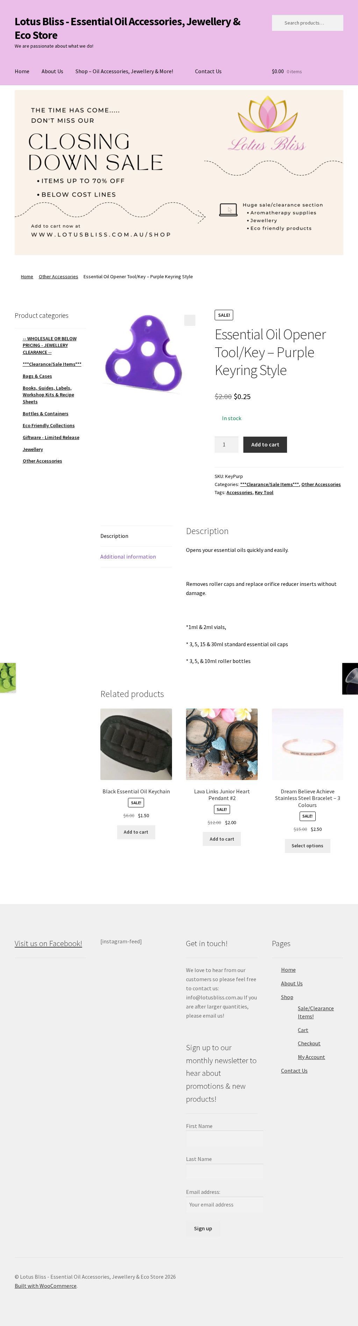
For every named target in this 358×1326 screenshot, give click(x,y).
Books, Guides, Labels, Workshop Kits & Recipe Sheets (48, 395)
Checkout (309, 1043)
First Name (199, 1125)
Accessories (239, 492)
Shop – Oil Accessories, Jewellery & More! (124, 71)
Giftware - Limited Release (51, 437)
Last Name (199, 1158)
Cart (303, 1029)
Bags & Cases (37, 376)
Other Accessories (58, 276)
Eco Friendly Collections (49, 425)
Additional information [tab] (128, 556)
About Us (52, 71)
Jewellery (33, 449)
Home (22, 71)
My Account (311, 1056)
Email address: (203, 1191)
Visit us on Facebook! (48, 943)
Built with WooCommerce (46, 1285)
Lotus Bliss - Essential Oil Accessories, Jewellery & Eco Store (127, 28)
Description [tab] (114, 535)
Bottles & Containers (46, 413)
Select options (307, 845)
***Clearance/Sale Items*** (269, 484)
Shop (287, 996)
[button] (189, 320)
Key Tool (264, 492)
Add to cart (265, 444)
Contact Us (208, 71)
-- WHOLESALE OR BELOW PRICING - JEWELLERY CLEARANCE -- (50, 345)
